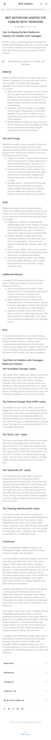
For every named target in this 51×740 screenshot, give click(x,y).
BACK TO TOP (25, 734)
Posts (8, 9)
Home (3, 9)
